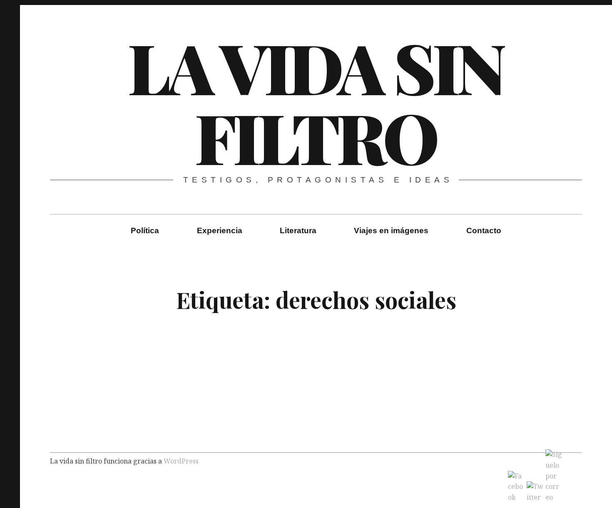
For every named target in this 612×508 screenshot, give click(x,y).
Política (145, 230)
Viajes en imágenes (391, 230)
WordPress (181, 461)
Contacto (483, 230)
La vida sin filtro (315, 101)
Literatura (298, 230)
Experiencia (219, 230)
